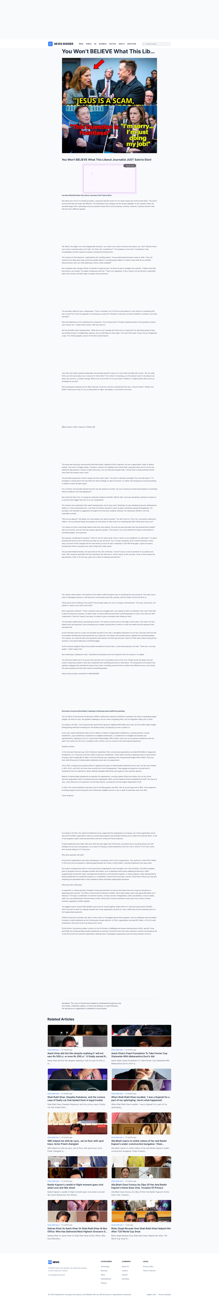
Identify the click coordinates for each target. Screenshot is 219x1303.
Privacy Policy (148, 1266)
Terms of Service (149, 1271)
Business (102, 44)
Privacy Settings (165, 1294)
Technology (105, 1266)
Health (122, 44)
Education (131, 44)
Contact (125, 1271)
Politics (112, 44)
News (81, 44)
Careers (125, 1275)
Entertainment (106, 1279)
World (88, 44)
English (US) (151, 1294)
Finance (104, 1283)
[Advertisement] (109, 20)
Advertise (125, 1279)
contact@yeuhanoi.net (56, 1275)
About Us (125, 1266)
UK (95, 44)
